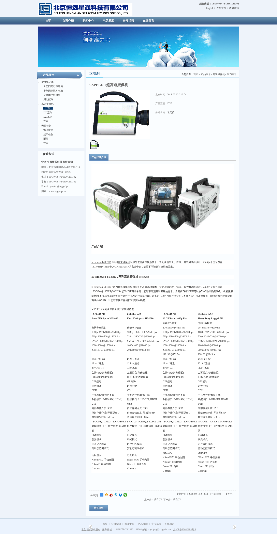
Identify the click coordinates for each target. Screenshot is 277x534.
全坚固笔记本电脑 (53, 86)
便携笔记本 (47, 82)
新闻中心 (129, 523)
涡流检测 (48, 130)
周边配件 (48, 99)
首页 (195, 74)
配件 (45, 138)
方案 (45, 121)
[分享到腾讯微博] (116, 495)
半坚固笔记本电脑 (53, 90)
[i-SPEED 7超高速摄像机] (94, 149)
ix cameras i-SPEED (101, 262)
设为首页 (221, 8)
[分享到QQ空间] (106, 495)
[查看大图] (119, 114)
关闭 (229, 493)
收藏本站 (234, 8)
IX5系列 (47, 112)
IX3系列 (47, 116)
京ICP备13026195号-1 (184, 529)
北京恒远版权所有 (90, 529)
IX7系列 (48, 108)
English (209, 8)
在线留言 (169, 523)
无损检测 (46, 125)
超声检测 (48, 134)
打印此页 (216, 493)
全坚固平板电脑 (51, 95)
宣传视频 (156, 523)
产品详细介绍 (99, 157)
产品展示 (206, 74)
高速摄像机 (47, 103)
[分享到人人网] (120, 495)
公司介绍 (116, 523)
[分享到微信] (125, 495)
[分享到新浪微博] (111, 495)
